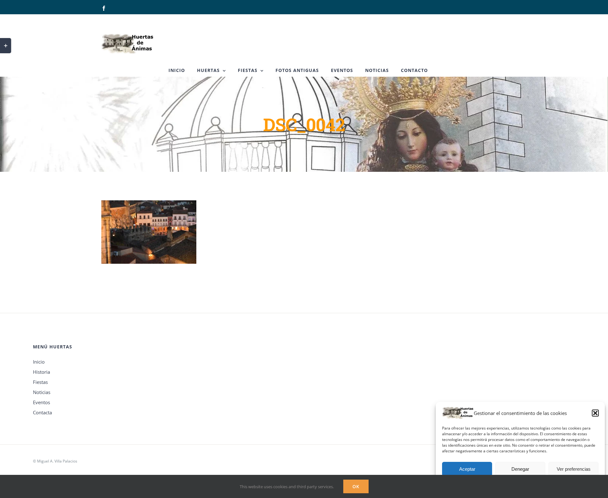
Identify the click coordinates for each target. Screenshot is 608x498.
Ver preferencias (574, 469)
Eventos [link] (41, 402)
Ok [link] (355, 486)
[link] (103, 8)
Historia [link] (41, 372)
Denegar (520, 469)
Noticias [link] (41, 392)
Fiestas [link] (40, 382)
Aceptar (467, 469)
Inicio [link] (39, 362)
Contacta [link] (42, 412)
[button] (595, 413)
